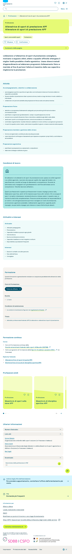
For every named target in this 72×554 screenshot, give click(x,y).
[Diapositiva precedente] (56, 413)
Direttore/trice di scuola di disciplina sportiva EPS (23, 363)
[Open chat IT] (67, 471)
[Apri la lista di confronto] (59, 3)
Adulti (5, 513)
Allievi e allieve (8, 506)
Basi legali (8, 451)
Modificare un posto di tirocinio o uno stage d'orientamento (23, 516)
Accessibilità (32, 549)
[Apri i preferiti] (55, 3)
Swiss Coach (9, 444)
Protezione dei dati (19, 549)
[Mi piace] (24, 395)
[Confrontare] (28, 395)
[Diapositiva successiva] (61, 413)
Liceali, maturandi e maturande (13, 510)
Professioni (12, 16)
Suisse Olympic (9, 438)
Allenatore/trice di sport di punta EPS (18, 360)
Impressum (7, 549)
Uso (40, 549)
